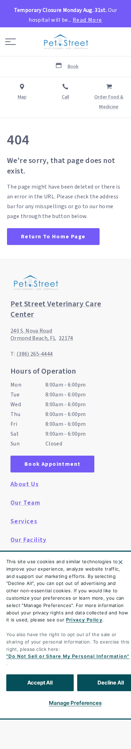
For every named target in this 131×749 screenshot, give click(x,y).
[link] (66, 42)
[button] (10, 42)
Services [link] (23, 521)
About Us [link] (24, 484)
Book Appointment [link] (52, 464)
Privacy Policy (84, 619)
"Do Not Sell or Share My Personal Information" (67, 656)
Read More (87, 20)
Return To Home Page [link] (53, 236)
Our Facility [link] (28, 540)
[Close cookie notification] (120, 562)
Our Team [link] (25, 503)
